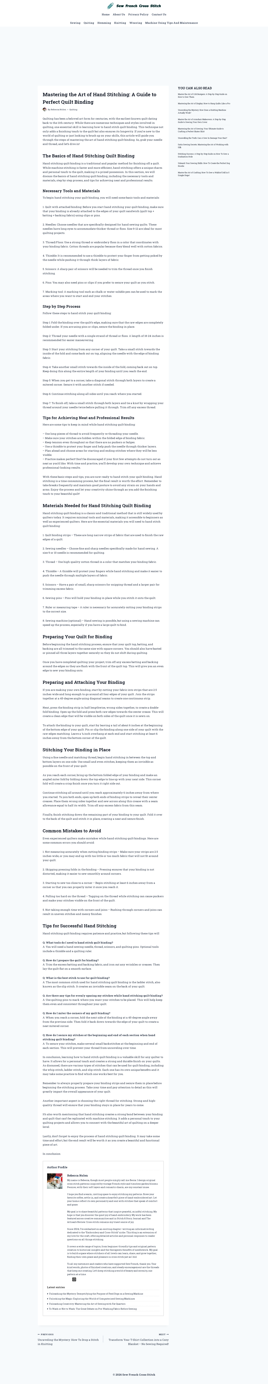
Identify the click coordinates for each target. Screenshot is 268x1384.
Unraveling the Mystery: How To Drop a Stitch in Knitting (68, 1339)
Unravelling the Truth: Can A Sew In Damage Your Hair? (202, 138)
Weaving (135, 23)
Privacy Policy (138, 14)
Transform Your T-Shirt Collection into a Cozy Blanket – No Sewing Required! (139, 1339)
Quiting (89, 23)
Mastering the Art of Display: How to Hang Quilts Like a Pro (204, 103)
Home (106, 14)
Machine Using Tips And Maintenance (171, 23)
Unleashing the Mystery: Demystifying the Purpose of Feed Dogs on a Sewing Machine (96, 1293)
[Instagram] (74, 1279)
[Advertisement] (134, 50)
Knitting (120, 23)
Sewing (75, 23)
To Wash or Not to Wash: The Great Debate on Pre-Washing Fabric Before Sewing (93, 1308)
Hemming (104, 23)
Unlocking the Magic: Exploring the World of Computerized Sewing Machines (92, 1298)
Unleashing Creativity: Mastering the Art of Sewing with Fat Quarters (87, 1303)
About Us (119, 14)
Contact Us (159, 14)
